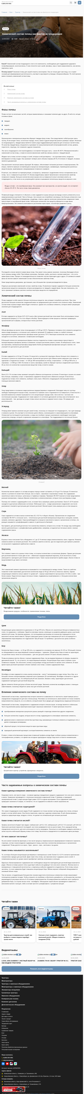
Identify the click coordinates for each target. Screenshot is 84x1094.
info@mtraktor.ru (8, 1060)
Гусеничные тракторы (10, 993)
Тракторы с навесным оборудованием (16, 984)
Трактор (17, 12)
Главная (4, 12)
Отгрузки (4, 1035)
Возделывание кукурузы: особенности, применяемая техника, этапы (27, 611)
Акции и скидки (6, 1014)
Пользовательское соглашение (11, 1049)
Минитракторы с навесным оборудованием (17, 987)
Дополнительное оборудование (13, 1004)
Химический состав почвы (16, 93)
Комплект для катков (9, 1001)
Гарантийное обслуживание (10, 1021)
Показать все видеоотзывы (41, 969)
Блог (11, 12)
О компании (5, 1011)
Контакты (4, 1040)
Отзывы (4, 1037)
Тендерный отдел (7, 1023)
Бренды (4, 1026)
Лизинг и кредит (6, 1019)
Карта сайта (5, 1045)
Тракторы (5, 978)
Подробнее (41, 617)
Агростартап (5, 1042)
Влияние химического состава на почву (20, 98)
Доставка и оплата (7, 1016)
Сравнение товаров (7, 1030)
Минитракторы (7, 981)
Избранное (5, 1028)
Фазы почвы (11, 89)
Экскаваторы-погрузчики (11, 990)
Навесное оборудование (11, 996)
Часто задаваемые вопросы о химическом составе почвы (26, 102)
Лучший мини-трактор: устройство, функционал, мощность (23, 770)
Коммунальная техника (10, 999)
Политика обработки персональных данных (14, 1047)
